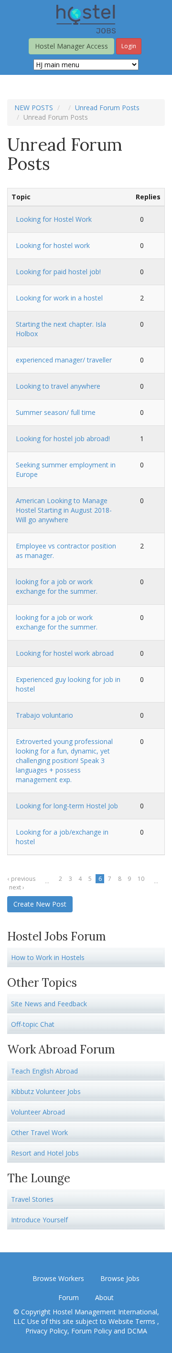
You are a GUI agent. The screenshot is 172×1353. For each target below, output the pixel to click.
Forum (68, 1297)
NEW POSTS (33, 107)
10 (141, 879)
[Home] (86, 18)
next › (16, 887)
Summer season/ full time (56, 412)
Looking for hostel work (53, 245)
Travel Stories (32, 1199)
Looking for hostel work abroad (65, 653)
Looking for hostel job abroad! (63, 438)
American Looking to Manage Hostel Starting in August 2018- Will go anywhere (64, 510)
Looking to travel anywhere (58, 386)
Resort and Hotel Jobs (45, 1152)
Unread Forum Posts (107, 107)
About (104, 1297)
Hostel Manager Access (71, 46)
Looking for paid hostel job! (58, 271)
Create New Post (39, 904)
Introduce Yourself (39, 1219)
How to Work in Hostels (48, 957)
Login (128, 46)
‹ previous (21, 879)
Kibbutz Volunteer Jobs (46, 1091)
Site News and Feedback (49, 1003)
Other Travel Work (39, 1132)
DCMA (137, 1330)
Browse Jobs (120, 1278)
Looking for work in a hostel (59, 297)
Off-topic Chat (32, 1024)
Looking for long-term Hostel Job (67, 805)
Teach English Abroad (44, 1070)
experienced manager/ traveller (64, 359)
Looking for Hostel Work (54, 219)
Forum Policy (91, 1330)
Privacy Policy (46, 1330)
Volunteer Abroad (38, 1111)
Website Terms (132, 1321)
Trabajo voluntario (44, 715)
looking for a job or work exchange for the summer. (56, 586)
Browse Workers (58, 1278)
